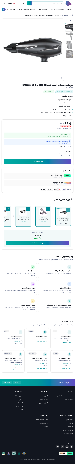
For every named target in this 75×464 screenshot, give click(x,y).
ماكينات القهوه (43, 399)
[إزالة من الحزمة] (68, 210)
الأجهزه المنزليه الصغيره (58, 9)
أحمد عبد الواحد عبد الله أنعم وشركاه (63, 396)
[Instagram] (67, 446)
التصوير (69, 9)
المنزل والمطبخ (43, 403)
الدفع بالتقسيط (68, 434)
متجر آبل (17, 382)
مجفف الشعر (65, 15)
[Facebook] (71, 446)
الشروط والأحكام (68, 427)
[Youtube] (57, 446)
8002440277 (44, 423)
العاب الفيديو (11, 9)
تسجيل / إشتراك (18, 396)
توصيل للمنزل (69, 420)
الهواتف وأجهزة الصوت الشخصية (26, 9)
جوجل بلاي (7, 382)
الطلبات (21, 410)
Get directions (66, 342)
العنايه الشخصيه (43, 9)
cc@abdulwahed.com (42, 420)
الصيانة (71, 423)
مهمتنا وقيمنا (69, 399)
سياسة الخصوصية (68, 430)
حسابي (21, 399)
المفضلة (20, 403)
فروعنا (46, 427)
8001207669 (17, 341)
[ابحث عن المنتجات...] (29, 3)
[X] (62, 446)
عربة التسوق (19, 406)
